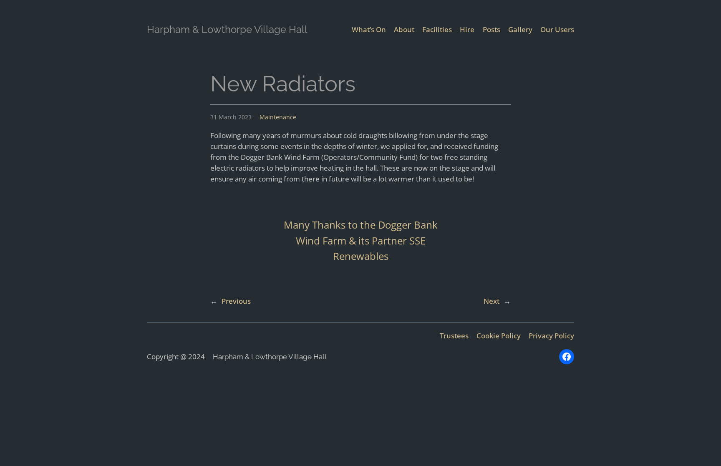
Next (491, 301)
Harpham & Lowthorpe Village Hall (227, 29)
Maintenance (278, 117)
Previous (236, 301)
